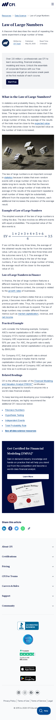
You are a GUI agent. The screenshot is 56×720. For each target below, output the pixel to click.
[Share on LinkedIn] (4, 529)
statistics (8, 177)
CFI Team (17, 44)
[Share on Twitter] (16, 529)
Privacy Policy (10, 701)
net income (7, 317)
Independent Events (15, 420)
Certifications (9, 557)
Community (8, 606)
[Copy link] (29, 529)
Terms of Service (38, 701)
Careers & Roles (10, 586)
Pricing (6, 566)
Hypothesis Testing (14, 415)
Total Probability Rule (15, 425)
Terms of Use (23, 701)
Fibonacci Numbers (14, 410)
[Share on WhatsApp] (23, 529)
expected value (42, 123)
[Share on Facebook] (10, 529)
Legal (50, 701)
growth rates (14, 291)
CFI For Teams (10, 576)
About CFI (7, 547)
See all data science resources (20, 430)
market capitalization (28, 313)
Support (6, 596)
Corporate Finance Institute (9, 4)
